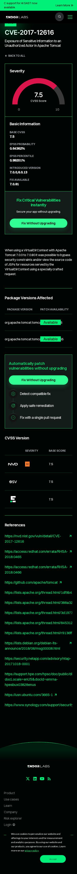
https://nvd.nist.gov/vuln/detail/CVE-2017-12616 (33, 539)
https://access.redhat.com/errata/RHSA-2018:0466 (36, 570)
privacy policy (31, 850)
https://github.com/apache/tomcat (31, 582)
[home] (16, 17)
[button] (69, 17)
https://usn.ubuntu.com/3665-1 (29, 694)
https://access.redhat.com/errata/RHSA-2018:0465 (36, 554)
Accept (53, 859)
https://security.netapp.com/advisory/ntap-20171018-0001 (38, 661)
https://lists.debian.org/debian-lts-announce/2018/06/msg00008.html (32, 646)
